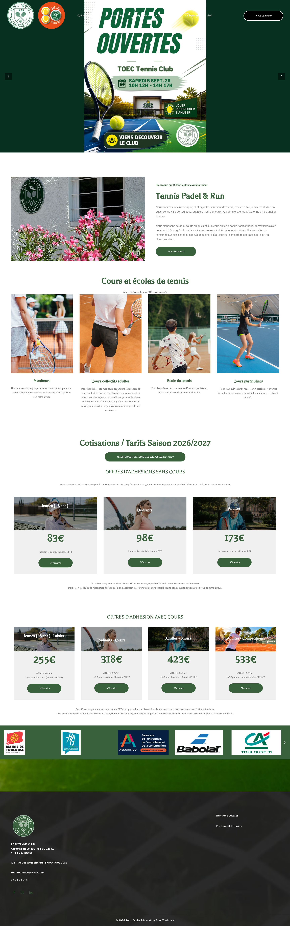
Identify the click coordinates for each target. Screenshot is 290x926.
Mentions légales (227, 815)
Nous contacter (263, 15)
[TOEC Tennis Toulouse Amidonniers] (36, 16)
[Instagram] (22, 892)
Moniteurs (41, 381)
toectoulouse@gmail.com (27, 872)
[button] (8, 742)
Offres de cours (166, 15)
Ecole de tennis (179, 381)
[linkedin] (31, 892)
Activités (116, 15)
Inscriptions (139, 15)
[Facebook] (14, 892)
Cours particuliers (248, 381)
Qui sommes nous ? (90, 15)
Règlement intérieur (229, 826)
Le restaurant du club (198, 15)
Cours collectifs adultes (111, 381)
